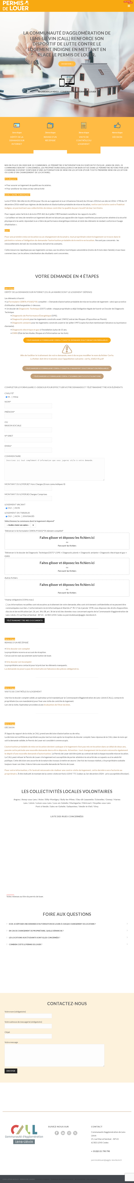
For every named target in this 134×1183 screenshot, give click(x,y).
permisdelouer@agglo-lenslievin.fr (106, 1160)
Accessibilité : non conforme (86, 1179)
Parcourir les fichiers (67, 545)
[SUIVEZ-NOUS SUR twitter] (75, 1133)
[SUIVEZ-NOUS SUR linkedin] (63, 1133)
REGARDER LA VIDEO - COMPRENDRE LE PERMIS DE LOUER (67, 91)
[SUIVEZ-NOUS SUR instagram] (69, 1133)
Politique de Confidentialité (62, 1179)
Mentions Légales (42, 1179)
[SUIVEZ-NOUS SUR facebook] (57, 1133)
